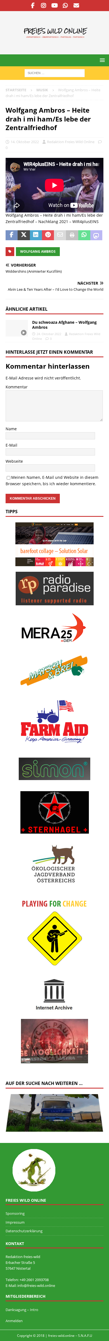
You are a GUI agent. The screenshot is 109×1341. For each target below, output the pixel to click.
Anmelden (14, 1320)
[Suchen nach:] (55, 72)
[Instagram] (44, 5)
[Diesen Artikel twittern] (24, 235)
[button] (101, 60)
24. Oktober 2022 (49, 334)
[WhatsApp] (65, 5)
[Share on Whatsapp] (84, 235)
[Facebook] (33, 5)
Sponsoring (15, 1213)
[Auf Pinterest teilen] (48, 235)
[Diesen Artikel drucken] (72, 235)
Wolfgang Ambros (38, 251)
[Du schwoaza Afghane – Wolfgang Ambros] (17, 328)
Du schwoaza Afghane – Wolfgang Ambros (64, 325)
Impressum (15, 1222)
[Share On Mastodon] (96, 235)
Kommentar (17, 386)
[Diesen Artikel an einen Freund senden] (60, 235)
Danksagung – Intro (22, 1309)
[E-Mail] (76, 5)
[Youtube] (55, 5)
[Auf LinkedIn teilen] (36, 235)
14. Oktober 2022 (25, 141)
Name (11, 428)
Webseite (14, 461)
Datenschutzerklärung (24, 1230)
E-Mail (11, 445)
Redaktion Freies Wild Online (70, 141)
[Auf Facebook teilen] (12, 235)
